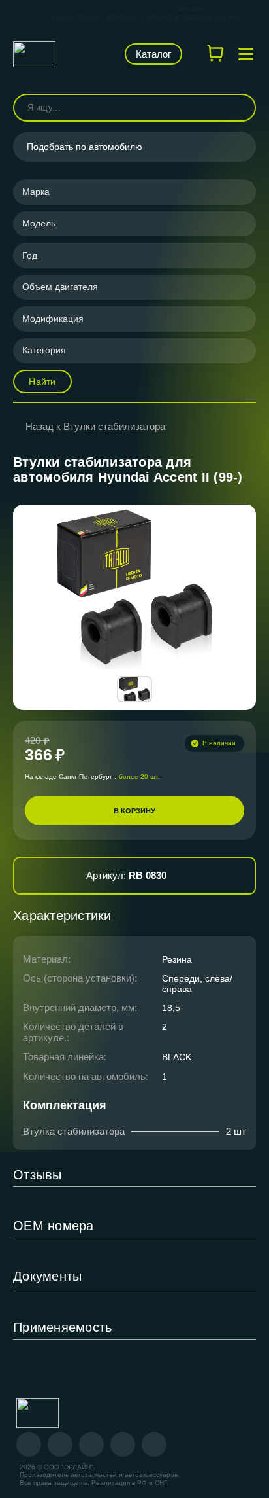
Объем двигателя (60, 286)
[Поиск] (240, 108)
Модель (38, 223)
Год (29, 255)
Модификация (53, 318)
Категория (44, 350)
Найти (42, 381)
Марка (36, 192)
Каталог (153, 54)
